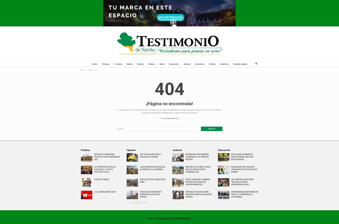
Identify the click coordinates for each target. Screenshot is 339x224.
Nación (140, 64)
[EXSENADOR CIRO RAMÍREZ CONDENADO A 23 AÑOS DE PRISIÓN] (178, 157)
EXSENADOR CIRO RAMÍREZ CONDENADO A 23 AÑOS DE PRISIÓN (197, 156)
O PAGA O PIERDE (101, 179)
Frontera (118, 64)
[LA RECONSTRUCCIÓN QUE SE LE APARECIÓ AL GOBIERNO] (132, 170)
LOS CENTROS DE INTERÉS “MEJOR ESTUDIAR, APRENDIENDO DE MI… (242, 182)
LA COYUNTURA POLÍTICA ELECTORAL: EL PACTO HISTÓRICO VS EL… (104, 169)
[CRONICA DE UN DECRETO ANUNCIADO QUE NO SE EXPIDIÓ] (132, 195)
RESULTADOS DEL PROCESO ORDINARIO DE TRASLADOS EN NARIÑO (244, 169)
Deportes (224, 64)
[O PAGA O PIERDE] (86, 182)
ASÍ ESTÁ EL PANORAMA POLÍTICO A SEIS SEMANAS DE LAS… (107, 156)
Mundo (152, 64)
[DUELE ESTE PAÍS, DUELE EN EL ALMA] (132, 182)
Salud (162, 64)
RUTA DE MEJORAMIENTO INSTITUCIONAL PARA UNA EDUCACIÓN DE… (242, 156)
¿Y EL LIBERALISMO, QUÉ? (105, 192)
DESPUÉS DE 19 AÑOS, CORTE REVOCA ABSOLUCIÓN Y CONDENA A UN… (198, 169)
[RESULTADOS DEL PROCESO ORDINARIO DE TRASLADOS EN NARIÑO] (223, 170)
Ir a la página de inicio (170, 118)
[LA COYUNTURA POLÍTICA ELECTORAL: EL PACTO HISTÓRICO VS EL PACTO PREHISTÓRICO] (86, 170)
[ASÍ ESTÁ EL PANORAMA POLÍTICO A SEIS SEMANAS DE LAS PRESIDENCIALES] (86, 157)
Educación (174, 64)
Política (212, 64)
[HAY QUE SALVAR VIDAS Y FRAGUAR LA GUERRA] (132, 157)
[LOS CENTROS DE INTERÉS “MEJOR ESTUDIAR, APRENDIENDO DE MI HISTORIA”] (223, 182)
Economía (199, 64)
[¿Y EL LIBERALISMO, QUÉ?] (86, 195)
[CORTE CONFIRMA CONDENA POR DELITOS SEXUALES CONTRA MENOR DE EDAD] (178, 182)
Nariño (130, 64)
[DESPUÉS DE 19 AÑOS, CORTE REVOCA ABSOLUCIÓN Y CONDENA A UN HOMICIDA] (178, 170)
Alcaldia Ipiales (240, 64)
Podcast (106, 64)
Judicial (186, 64)
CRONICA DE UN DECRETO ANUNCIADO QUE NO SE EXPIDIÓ (151, 194)
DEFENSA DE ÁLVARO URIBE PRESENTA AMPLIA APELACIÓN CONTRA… (198, 194)
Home (94, 64)
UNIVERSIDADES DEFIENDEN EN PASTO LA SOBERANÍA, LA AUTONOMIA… (244, 194)
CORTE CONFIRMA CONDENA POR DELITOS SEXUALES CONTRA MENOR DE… (197, 182)
